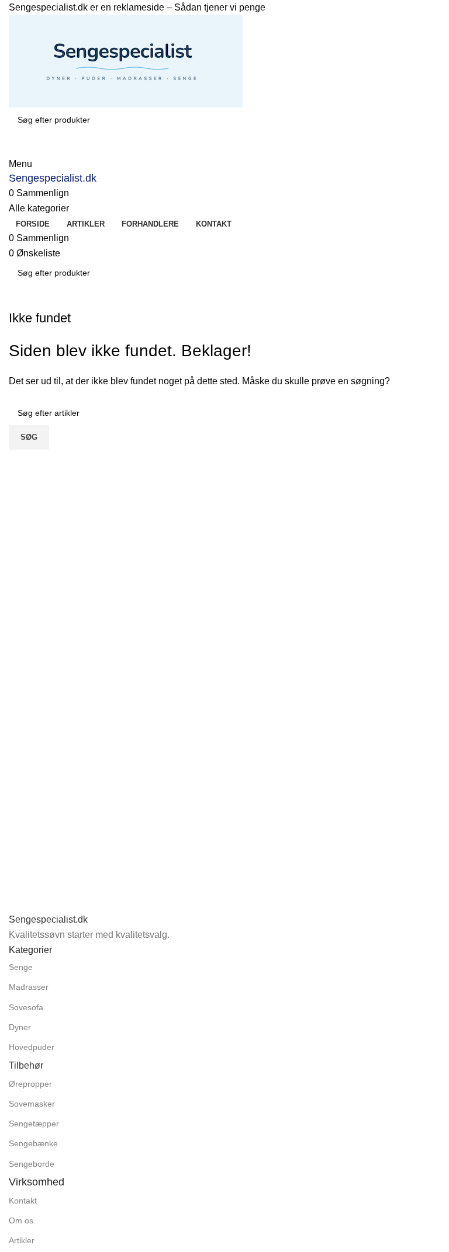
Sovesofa (26, 1007)
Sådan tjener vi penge (219, 7)
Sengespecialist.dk (52, 178)
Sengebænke (33, 1143)
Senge (21, 967)
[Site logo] (126, 60)
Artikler (21, 1240)
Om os (21, 1220)
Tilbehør (26, 1065)
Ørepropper (30, 1083)
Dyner (20, 1027)
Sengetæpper (34, 1123)
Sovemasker (32, 1103)
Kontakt (23, 1200)
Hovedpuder (31, 1047)
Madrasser (29, 987)
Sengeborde (31, 1163)
